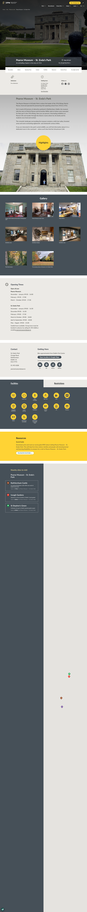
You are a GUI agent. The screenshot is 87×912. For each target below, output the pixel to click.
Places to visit (12, 9)
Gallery (18, 69)
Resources (54, 69)
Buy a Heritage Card (75, 2)
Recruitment (51, 6)
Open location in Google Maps (49, 357)
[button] (62, 707)
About (67, 6)
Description (10, 69)
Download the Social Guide (24, 453)
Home (4, 9)
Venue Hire (59, 6)
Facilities (45, 69)
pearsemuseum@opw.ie (23, 330)
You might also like (75, 69)
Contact (37, 69)
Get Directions (44, 91)
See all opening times (64, 63)
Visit (43, 6)
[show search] (83, 3)
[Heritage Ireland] (8, 2)
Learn (75, 6)
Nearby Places (64, 69)
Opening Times (28, 69)
